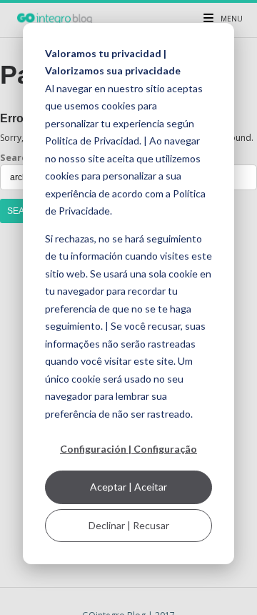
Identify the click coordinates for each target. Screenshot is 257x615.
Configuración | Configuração (128, 449)
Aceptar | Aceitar (128, 487)
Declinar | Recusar (129, 525)
